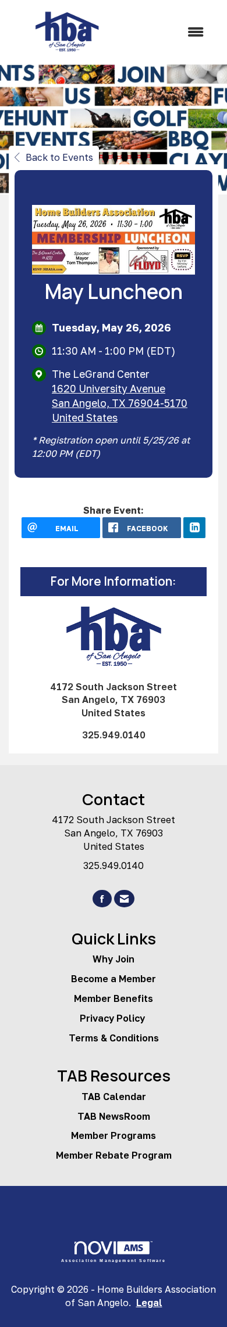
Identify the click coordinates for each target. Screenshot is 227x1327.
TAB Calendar (113, 1096)
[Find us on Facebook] (102, 899)
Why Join (113, 959)
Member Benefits (113, 998)
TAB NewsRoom (113, 1116)
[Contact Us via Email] (124, 899)
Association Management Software (113, 1260)
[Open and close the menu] (170, 32)
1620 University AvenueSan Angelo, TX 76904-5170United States (119, 403)
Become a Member (113, 979)
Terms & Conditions (114, 1038)
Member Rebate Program (114, 1155)
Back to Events (59, 157)
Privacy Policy (113, 1018)
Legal (149, 1302)
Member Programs (113, 1135)
